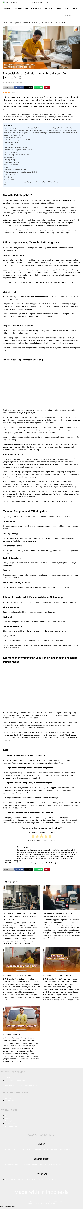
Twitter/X (29, 87)
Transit (6, 167)
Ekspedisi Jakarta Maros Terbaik (57, 976)
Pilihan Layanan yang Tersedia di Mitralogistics (20, 140)
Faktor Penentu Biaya (11, 152)
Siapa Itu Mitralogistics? (12, 137)
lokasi (59, 8)
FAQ (5, 184)
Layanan (6, 8)
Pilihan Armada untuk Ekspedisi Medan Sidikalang (21, 172)
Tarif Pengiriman (20, 8)
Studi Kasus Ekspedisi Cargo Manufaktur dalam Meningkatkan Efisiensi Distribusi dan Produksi (20, 916)
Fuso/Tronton (9, 179)
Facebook (20, 87)
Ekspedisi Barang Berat (12, 142)
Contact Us (36, 8)
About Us (49, 8)
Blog (67, 8)
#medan (10, 874)
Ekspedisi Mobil (9, 145)
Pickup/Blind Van (10, 174)
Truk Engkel (8, 177)
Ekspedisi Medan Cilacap (13, 1035)
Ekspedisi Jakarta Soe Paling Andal (18, 976)
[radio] (33, 836)
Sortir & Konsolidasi (11, 164)
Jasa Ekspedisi (14, 23)
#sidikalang (19, 874)
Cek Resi (75, 8)
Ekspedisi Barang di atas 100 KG (15, 147)
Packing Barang (9, 160)
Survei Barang (9, 157)
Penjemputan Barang (11, 162)
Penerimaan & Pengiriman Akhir (15, 169)
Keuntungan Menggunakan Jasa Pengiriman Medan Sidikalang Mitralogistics (31, 182)
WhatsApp (39, 87)
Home (5, 23)
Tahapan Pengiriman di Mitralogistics (17, 155)
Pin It (47, 87)
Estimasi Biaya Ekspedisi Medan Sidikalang (19, 150)
